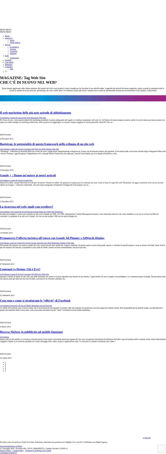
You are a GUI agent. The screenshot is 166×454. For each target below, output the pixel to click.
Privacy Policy (5, 451)
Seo (24, 118)
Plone (41, 212)
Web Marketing (33, 118)
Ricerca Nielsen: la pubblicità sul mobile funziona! (31, 331)
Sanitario (13, 54)
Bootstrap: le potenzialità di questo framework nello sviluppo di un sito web (47, 144)
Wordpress (59, 212)
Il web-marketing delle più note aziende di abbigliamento (35, 112)
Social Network (46, 306)
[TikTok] (146, 438)
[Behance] (31, 438)
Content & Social (16, 118)
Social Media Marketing (30, 306)
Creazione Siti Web (30, 149)
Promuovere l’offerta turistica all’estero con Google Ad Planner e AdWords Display (52, 238)
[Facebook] (102, 438)
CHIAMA (4, 453)
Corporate (13, 51)
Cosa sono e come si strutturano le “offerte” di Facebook (35, 300)
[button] (6, 30)
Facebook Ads (15, 306)
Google (26, 180)
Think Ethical (15, 43)
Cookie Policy (18, 451)
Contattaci (9, 67)
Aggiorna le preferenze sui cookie (38, 451)
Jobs (11, 69)
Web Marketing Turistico (57, 243)
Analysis (12, 243)
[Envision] (58, 27)
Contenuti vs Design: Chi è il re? (20, 269)
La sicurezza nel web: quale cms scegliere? (26, 206)
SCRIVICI (12, 453)
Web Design (46, 149)
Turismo (13, 49)
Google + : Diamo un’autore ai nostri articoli (28, 175)
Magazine (8, 65)
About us (13, 446)
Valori (12, 40)
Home (7, 36)
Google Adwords (37, 243)
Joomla (36, 212)
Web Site (42, 118)
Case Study (9, 62)
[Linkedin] (129, 438)
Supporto (3, 446)
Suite (7, 56)
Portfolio (8, 60)
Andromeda (14, 58)
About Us (8, 38)
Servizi (7, 45)
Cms (11, 212)
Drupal (30, 212)
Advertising (4, 118)
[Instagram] (76, 438)
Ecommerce (14, 47)
